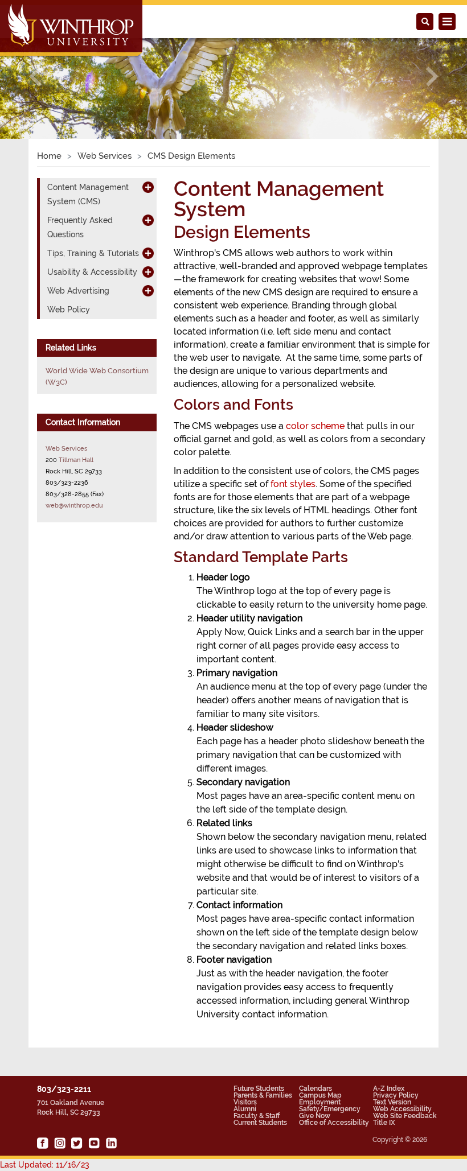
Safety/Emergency (330, 1109)
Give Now (314, 1116)
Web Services (104, 156)
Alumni (244, 1109)
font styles (293, 484)
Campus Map (320, 1095)
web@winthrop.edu (74, 505)
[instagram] (59, 1143)
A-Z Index (388, 1088)
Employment (320, 1102)
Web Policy (68, 309)
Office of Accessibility (334, 1123)
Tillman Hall (76, 460)
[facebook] (42, 1143)
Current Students (260, 1123)
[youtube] (94, 1143)
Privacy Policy (396, 1095)
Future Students (258, 1088)
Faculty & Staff (256, 1116)
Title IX (384, 1123)
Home (49, 156)
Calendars (315, 1088)
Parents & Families (262, 1095)
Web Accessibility (402, 1109)
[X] (77, 1143)
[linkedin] (111, 1143)
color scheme (315, 425)
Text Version (392, 1102)
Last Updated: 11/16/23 (44, 1164)
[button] (35, 76)
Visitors (245, 1102)
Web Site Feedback (405, 1116)
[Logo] (72, 29)
